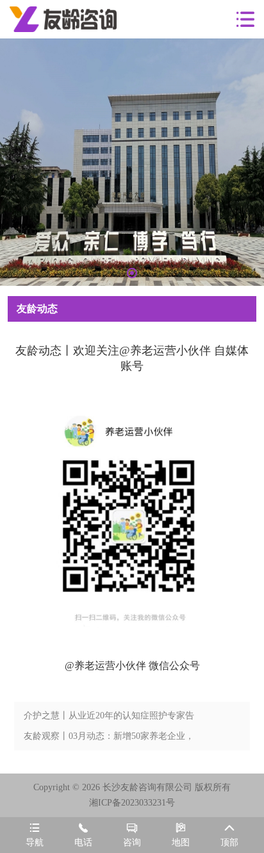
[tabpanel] (132, 162)
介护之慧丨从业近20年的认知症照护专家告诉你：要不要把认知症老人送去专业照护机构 (109, 718)
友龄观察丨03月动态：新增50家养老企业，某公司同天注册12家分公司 (109, 739)
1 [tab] (132, 273)
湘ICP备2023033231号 (132, 802)
